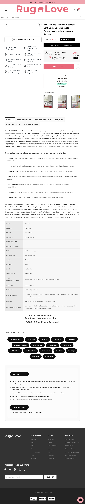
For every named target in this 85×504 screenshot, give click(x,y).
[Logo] (42, 9)
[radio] (48, 102)
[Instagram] (10, 470)
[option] (12, 32)
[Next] (39, 25)
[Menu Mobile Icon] (6, 9)
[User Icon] (75, 10)
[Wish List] (78, 66)
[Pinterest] (15, 470)
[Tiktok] (24, 470)
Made (46, 492)
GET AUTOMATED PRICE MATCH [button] (61, 45)
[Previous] (6, 25)
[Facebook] (5, 470)
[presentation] (45, 103)
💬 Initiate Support (19, 407)
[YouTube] (20, 470)
